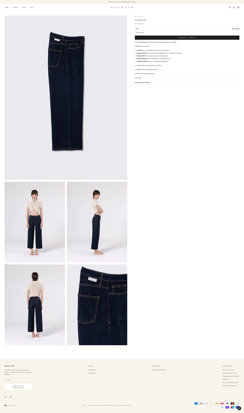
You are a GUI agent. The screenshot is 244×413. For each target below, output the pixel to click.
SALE (31, 7)
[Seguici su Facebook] (5, 397)
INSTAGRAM (92, 370)
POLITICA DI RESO (228, 370)
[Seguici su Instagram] (10, 397)
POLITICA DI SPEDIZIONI (230, 382)
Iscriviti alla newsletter (18, 387)
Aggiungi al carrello (187, 37)
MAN (24, 7)
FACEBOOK (92, 373)
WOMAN (16, 7)
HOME (7, 7)
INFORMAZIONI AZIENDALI (230, 376)
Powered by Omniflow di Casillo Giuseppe (115, 405)
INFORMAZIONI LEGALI (229, 373)
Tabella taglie (235, 28)
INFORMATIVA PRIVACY (229, 386)
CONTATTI (225, 379)
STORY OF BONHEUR (159, 370)
